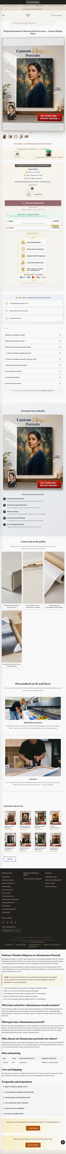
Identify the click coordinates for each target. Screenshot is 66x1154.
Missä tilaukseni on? (8, 883)
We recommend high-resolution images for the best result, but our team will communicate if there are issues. (29, 1087)
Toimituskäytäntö (8, 896)
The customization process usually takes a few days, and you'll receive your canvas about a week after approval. (31, 1098)
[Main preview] (4, 136)
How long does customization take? (17, 1098)
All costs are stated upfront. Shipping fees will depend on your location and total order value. (32, 1114)
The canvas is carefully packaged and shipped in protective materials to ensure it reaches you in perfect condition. (30, 1109)
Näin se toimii (6, 893)
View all (9, 859)
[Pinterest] (11, 922)
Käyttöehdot (6, 906)
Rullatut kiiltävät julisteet (53, 880)
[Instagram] (7, 922)
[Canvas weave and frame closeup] (9, 136)
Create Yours (33, 1128)
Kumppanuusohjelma (9, 909)
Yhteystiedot (6, 877)
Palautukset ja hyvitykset (10, 899)
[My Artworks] (63, 1142)
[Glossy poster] (20, 136)
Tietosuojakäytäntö (8, 903)
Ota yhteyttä (9, 944)
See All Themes (33, 1145)
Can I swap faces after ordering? (16, 1103)
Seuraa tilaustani (7, 890)
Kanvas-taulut (50, 883)
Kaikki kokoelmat (51, 887)
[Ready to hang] (15, 136)
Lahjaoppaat (6, 912)
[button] (57, 15)
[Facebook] (3, 922)
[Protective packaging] (26, 136)
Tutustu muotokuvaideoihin (32, 879)
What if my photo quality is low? (16, 1087)
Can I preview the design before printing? (19, 1092)
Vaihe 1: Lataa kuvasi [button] (34, 172)
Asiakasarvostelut (8, 880)
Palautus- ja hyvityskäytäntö (51, 944)
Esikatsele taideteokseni (33, 203)
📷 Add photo (38, 194)
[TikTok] (15, 922)
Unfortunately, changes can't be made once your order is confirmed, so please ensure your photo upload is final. (32, 1103)
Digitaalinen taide (51, 877)
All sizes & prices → (33, 233)
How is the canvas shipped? (14, 1108)
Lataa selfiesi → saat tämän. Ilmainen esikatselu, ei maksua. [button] (33, 144)
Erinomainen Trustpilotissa (11, 5)
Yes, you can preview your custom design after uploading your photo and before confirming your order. (30, 1092)
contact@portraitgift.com (46, 390)
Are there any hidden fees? (14, 1114)
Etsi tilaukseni (6, 887)
